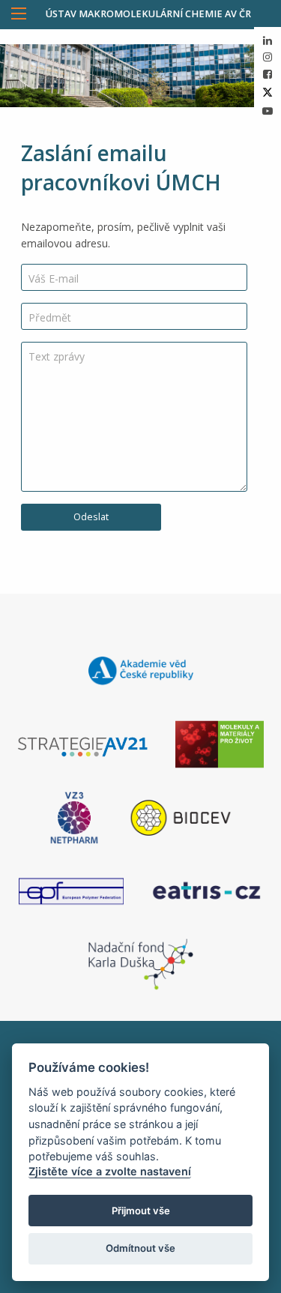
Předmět (49, 317)
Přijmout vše (141, 1211)
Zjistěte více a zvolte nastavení (109, 1171)
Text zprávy (56, 356)
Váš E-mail (53, 278)
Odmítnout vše (140, 1248)
